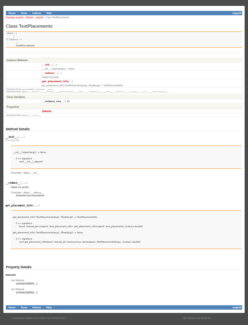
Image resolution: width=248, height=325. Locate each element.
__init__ (47, 64)
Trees (24, 13)
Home (12, 13)
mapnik (236, 13)
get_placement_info (55, 81)
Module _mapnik (34, 17)
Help (49, 13)
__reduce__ (49, 72)
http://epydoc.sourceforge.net (197, 318)
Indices (36, 13)
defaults (47, 111)
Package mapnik (14, 17)
